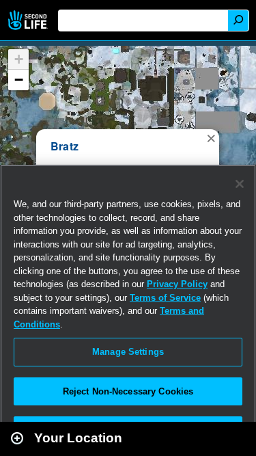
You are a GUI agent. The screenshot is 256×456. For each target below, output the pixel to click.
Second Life (29, 20)
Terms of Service (165, 298)
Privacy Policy (177, 284)
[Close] (240, 184)
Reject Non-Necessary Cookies (128, 391)
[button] (211, 137)
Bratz (65, 146)
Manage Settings (128, 352)
